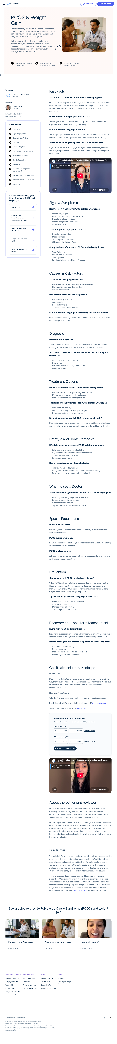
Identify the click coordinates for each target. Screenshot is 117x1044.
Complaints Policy (47, 985)
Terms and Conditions (48, 978)
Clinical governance (29, 988)
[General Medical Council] (13, 1011)
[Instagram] (101, 1017)
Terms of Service (80, 890)
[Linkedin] (104, 1017)
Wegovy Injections (11, 982)
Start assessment (105, 4)
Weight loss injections (12, 992)
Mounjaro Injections (12, 978)
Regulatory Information (48, 988)
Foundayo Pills (10, 988)
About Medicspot (29, 978)
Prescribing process (30, 985)
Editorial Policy (46, 982)
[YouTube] (111, 1017)
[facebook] (98, 1017)
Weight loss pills (10, 995)
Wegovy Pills (9, 985)
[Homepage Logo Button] (13, 3)
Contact (61, 978)
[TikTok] (107, 1017)
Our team (26, 982)
